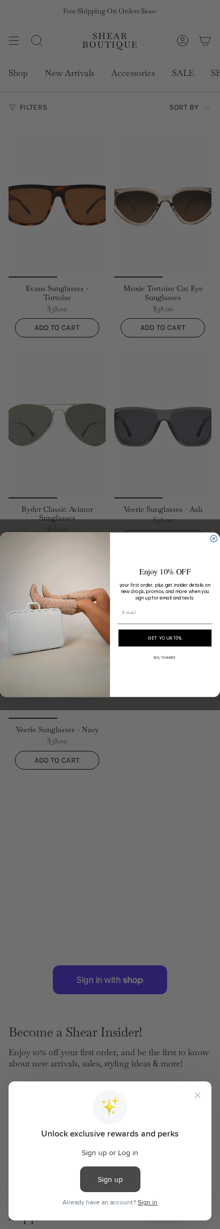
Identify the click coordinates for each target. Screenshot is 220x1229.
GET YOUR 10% (165, 637)
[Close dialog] (213, 538)
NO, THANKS (165, 657)
